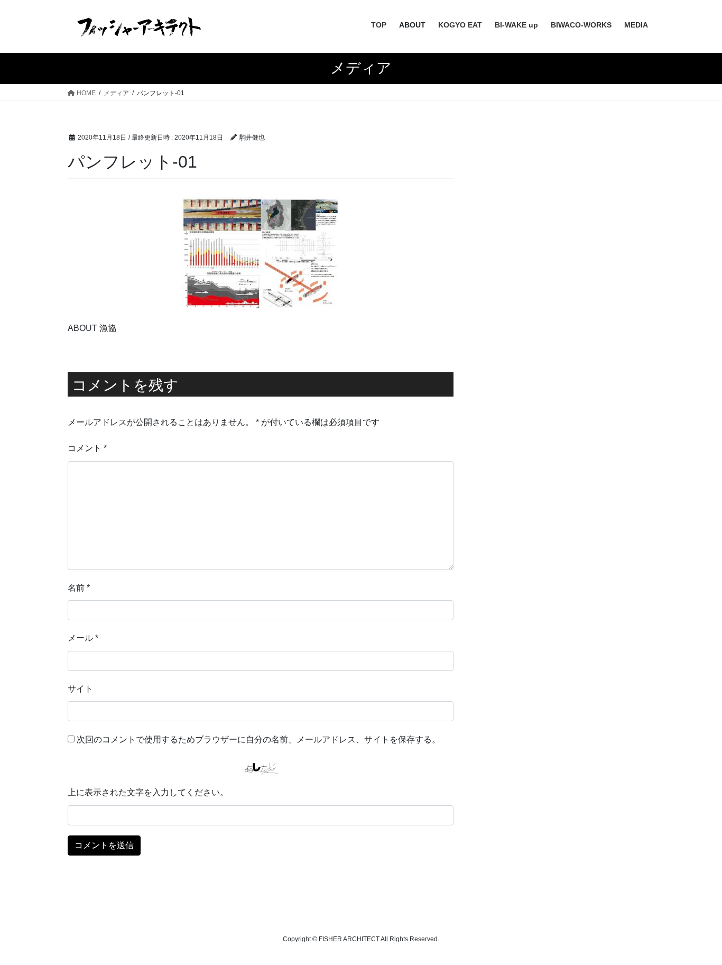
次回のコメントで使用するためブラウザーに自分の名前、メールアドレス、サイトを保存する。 (258, 739)
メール (83, 637)
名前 (79, 587)
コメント (87, 448)
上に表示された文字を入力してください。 (148, 792)
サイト (80, 688)
